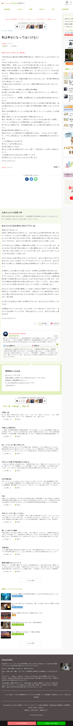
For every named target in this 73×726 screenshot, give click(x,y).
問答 (30, 9)
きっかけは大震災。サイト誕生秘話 (40, 694)
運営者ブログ (44, 710)
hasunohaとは (7, 705)
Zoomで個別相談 (22, 723)
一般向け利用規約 (43, 705)
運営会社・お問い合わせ (31, 710)
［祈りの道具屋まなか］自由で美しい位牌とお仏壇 (31, 23)
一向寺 (56, 336)
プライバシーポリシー (30, 705)
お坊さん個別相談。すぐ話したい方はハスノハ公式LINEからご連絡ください (31, 19)
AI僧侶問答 (65, 9)
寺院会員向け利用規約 (56, 705)
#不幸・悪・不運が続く (19, 52)
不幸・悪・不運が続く (7, 30)
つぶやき (20, 9)
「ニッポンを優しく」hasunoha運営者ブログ (16, 694)
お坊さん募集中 (17, 705)
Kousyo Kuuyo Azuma (17, 333)
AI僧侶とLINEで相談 (51, 723)
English (41, 707)
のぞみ (4, 43)
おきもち (56, 323)
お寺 (53, 9)
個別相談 (7, 9)
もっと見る (31, 580)
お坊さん (42, 9)
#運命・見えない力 (7, 52)
